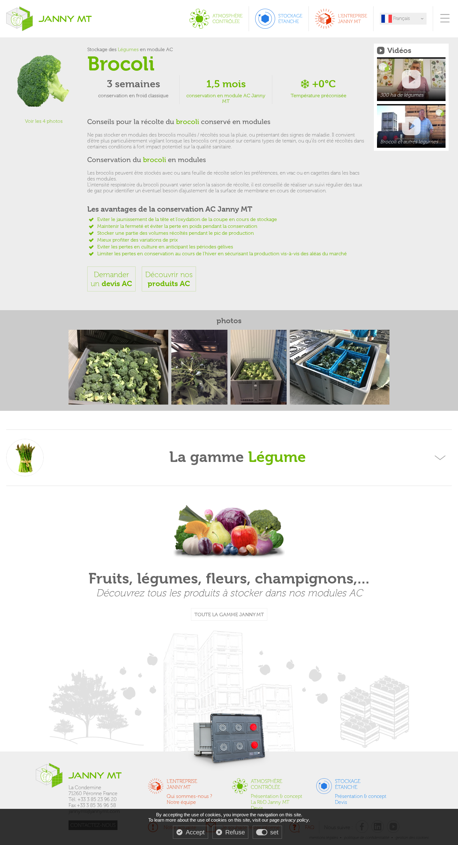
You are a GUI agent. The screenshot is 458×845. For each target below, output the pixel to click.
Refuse (235, 832)
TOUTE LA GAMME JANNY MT (229, 614)
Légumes (128, 49)
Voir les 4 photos (44, 121)
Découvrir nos (169, 279)
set (274, 832)
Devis (257, 808)
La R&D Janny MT (270, 802)
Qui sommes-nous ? (189, 796)
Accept (195, 832)
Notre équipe (181, 802)
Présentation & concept (276, 796)
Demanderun (111, 279)
